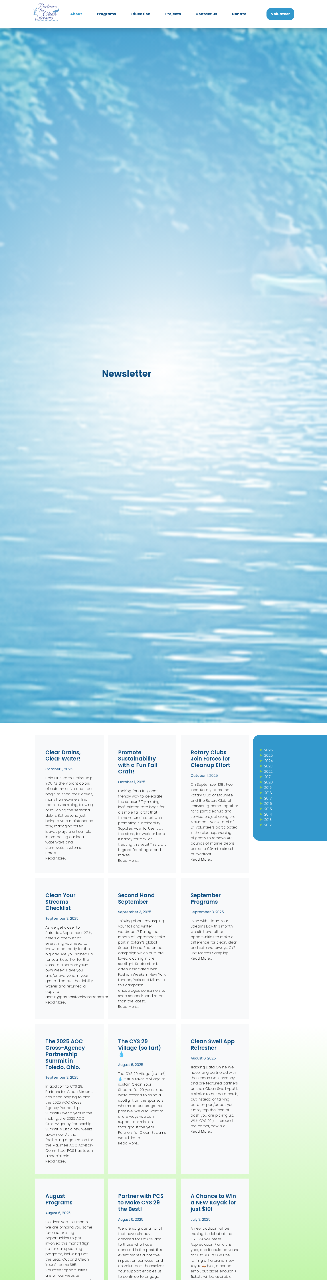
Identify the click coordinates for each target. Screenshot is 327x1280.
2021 (268, 776)
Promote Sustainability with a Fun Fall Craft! (137, 762)
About (76, 13)
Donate (239, 13)
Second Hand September (136, 898)
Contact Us (206, 13)
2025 (268, 755)
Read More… (55, 858)
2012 (268, 825)
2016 (268, 803)
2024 (268, 760)
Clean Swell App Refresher (213, 1044)
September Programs (206, 898)
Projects (173, 13)
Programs (106, 13)
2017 (268, 798)
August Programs (59, 1199)
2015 (268, 809)
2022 (268, 771)
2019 (268, 787)
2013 (268, 819)
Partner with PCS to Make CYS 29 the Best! (141, 1202)
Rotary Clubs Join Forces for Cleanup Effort (210, 759)
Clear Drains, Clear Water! (63, 755)
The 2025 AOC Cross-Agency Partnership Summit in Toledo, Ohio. (65, 1054)
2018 (268, 793)
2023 (268, 766)
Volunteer (280, 13)
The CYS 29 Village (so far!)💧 (139, 1047)
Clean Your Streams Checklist (60, 901)
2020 (268, 782)
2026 (268, 750)
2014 (268, 814)
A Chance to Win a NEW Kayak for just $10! (213, 1202)
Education (140, 13)
